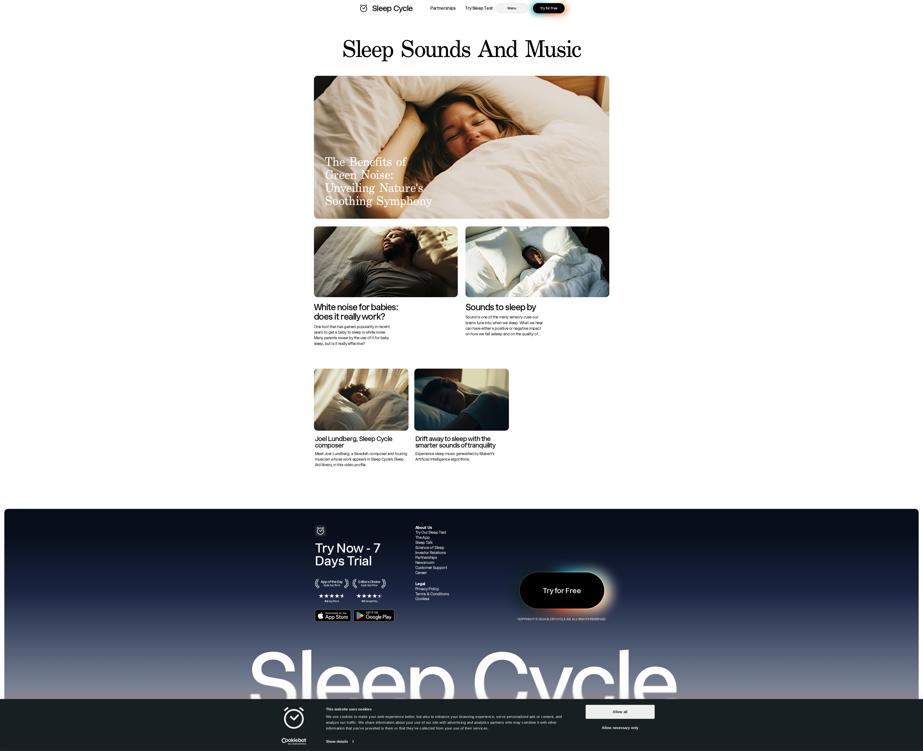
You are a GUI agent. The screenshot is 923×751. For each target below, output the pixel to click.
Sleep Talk (424, 542)
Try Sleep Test (479, 8)
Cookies (422, 599)
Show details (337, 741)
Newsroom (424, 562)
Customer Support (431, 567)
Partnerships (442, 8)
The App (422, 537)
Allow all (620, 712)
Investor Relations (430, 552)
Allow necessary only (620, 727)
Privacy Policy (427, 589)
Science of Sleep (429, 547)
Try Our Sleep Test (430, 532)
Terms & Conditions (432, 594)
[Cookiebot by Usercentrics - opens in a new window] (294, 741)
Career (421, 572)
